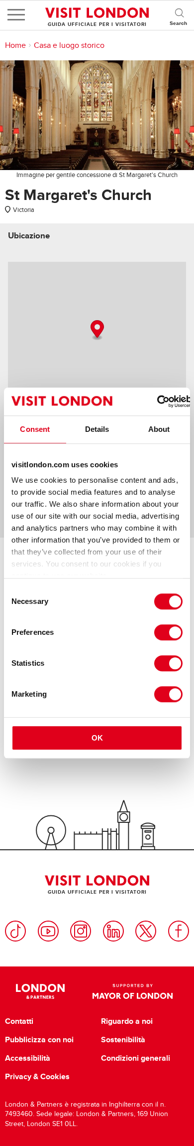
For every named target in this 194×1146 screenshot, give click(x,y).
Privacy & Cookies (37, 1076)
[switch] (168, 632)
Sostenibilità (123, 1039)
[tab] (29, 235)
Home (15, 45)
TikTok (15, 931)
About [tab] (159, 429)
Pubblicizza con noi (39, 1039)
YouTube (48, 931)
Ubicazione (29, 235)
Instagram (80, 931)
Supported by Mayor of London (132, 991)
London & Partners (40, 991)
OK (97, 738)
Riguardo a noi (127, 1021)
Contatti (19, 1021)
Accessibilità (27, 1058)
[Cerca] (179, 15)
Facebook (178, 931)
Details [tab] (97, 429)
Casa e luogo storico (69, 45)
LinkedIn (113, 931)
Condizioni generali (135, 1058)
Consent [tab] (35, 429)
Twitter (145, 931)
